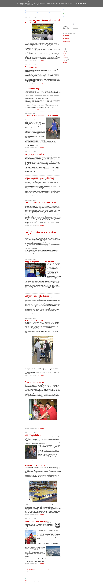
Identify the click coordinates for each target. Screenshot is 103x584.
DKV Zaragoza (66, 40)
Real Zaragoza (66, 35)
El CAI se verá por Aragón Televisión (40, 178)
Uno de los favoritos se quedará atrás (40, 202)
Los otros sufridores (33, 435)
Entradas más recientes (30, 569)
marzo (64, 51)
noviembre (65, 59)
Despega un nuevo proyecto (37, 521)
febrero (64, 53)
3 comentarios (42, 83)
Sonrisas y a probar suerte (36, 382)
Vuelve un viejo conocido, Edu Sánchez (41, 116)
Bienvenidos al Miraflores (35, 466)
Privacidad (36, 581)
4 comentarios (42, 60)
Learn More (79, 3)
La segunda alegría (33, 89)
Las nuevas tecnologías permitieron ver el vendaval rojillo (42, 21)
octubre (64, 60)
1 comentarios (42, 147)
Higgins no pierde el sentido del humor (41, 262)
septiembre (65, 62)
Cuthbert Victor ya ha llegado (37, 296)
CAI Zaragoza (30, 564)
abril (63, 49)
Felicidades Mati (31, 67)
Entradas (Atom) (34, 571)
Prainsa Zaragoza (66, 41)
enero (64, 55)
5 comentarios (42, 195)
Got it (84, 3)
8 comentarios (42, 428)
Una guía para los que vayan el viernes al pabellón (42, 233)
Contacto (40, 581)
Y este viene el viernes (34, 320)
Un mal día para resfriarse (36, 154)
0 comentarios (42, 313)
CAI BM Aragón (66, 38)
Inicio (48, 569)
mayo (64, 48)
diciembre (65, 57)
